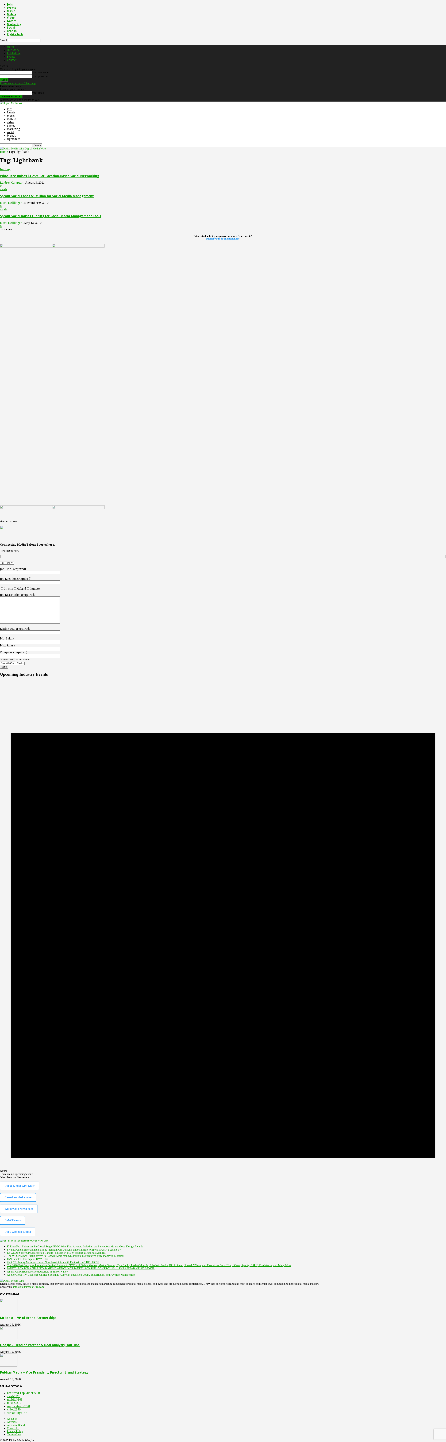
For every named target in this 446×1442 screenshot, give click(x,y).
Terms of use (14, 1434)
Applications (18, 1406)
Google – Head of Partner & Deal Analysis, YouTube (40, 1345)
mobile (11, 14)
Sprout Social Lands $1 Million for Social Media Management (47, 196)
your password (40, 76)
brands (12, 31)
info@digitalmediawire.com (28, 1286)
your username (40, 72)
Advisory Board (16, 1425)
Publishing (14, 53)
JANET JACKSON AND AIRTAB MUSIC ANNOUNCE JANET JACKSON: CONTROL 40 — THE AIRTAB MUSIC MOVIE (81, 1268)
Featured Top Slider (23, 1393)
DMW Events (13, 1220)
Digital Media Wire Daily (19, 1185)
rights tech (15, 34)
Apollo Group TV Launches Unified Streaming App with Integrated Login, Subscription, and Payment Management (71, 1274)
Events (11, 7)
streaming (17, 1412)
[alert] (223, 928)
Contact (12, 60)
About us (12, 1418)
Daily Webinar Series (18, 1231)
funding (5, 169)
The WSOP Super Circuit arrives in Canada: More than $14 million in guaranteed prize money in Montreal (65, 1255)
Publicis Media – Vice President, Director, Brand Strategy (44, 1372)
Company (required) (13, 652)
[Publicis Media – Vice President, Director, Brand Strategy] (8, 1365)
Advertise (12, 1421)
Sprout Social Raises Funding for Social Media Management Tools (50, 216)
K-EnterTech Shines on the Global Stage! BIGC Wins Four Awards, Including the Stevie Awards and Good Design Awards (75, 1246)
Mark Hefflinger (11, 203)
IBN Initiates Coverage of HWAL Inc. (28, 1259)
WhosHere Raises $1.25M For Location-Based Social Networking (49, 176)
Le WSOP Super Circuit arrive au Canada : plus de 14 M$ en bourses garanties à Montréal (56, 1252)
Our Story (13, 50)
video (11, 17)
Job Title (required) (13, 569)
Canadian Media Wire (18, 1197)
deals (3, 189)
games (11, 21)
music (11, 11)
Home (10, 46)
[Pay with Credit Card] (20, 663)
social (11, 27)
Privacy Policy (15, 1431)
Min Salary (7, 638)
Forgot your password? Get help (18, 83)
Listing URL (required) (15, 628)
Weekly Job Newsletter (19, 1208)
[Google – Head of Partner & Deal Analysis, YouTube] (8, 1338)
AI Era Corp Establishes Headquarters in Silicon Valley (37, 1271)
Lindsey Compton (11, 182)
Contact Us (13, 1428)
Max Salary (7, 645)
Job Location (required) (15, 578)
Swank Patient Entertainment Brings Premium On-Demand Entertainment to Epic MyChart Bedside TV (64, 1249)
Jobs (10, 4)
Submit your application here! (223, 238)
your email (38, 92)
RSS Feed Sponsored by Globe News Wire (27, 1240)
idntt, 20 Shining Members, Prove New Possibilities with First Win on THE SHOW (53, 1262)
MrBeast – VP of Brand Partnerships (28, 1318)
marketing (14, 24)
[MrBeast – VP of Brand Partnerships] (8, 1311)
